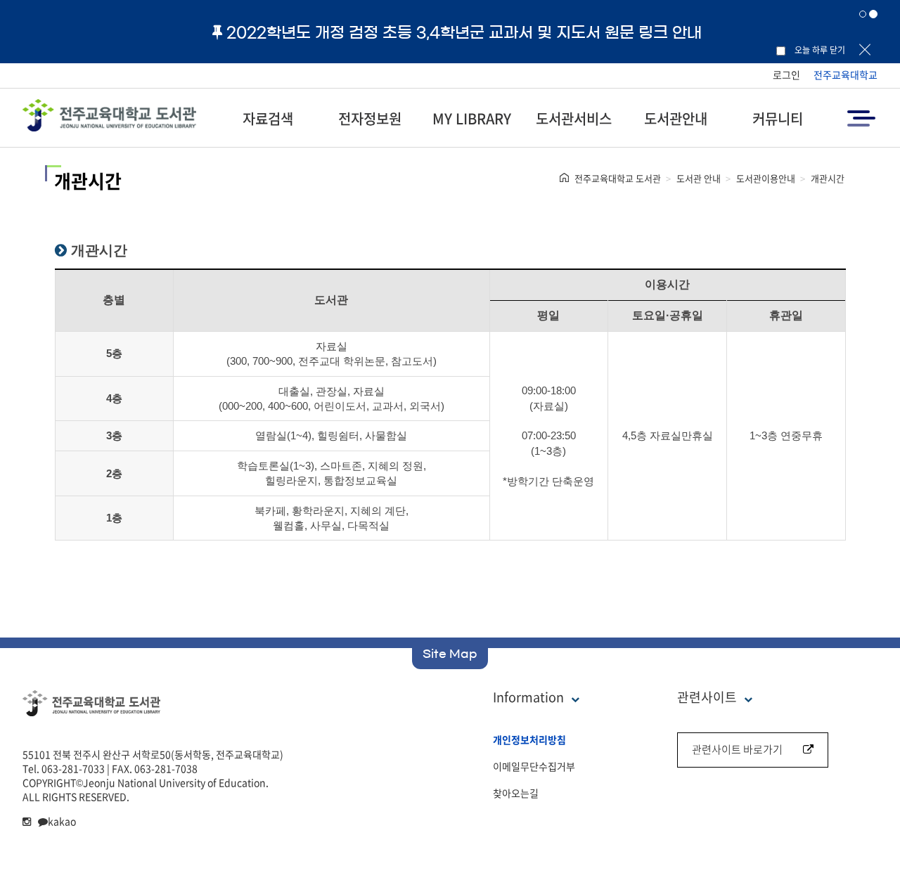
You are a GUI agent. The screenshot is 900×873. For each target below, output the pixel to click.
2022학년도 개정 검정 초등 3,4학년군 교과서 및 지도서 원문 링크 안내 (464, 32)
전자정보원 (369, 118)
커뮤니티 (777, 118)
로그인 (786, 74)
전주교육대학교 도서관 (617, 178)
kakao (62, 821)
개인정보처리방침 (529, 739)
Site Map (450, 653)
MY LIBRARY (471, 118)
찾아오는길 (516, 793)
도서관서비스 (574, 118)
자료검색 (268, 118)
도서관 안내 (698, 178)
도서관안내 (675, 118)
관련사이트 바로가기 (737, 749)
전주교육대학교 (846, 74)
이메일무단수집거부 (534, 766)
